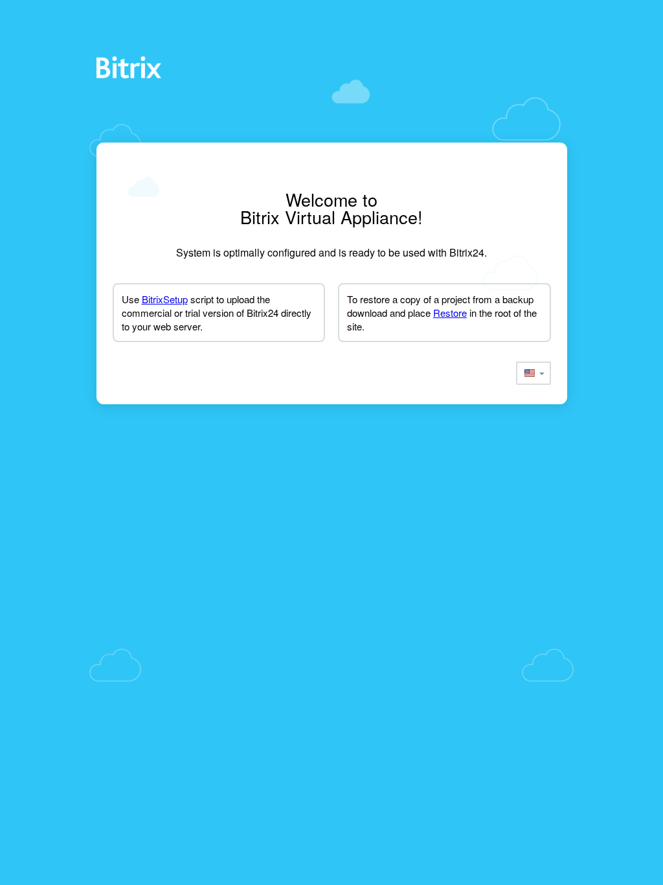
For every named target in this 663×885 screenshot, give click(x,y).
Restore (450, 312)
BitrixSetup (165, 299)
